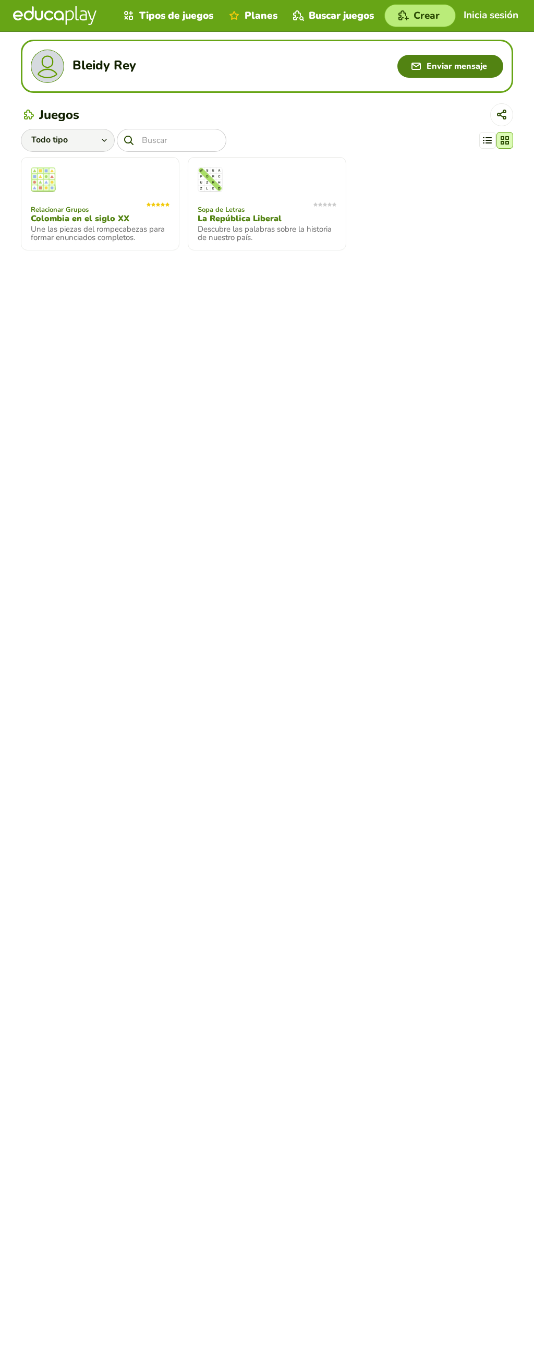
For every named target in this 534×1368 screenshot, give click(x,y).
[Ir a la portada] (54, 15)
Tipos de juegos (176, 15)
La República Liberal (240, 218)
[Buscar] (128, 140)
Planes (261, 15)
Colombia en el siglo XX (80, 218)
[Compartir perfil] (501, 114)
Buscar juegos (341, 15)
